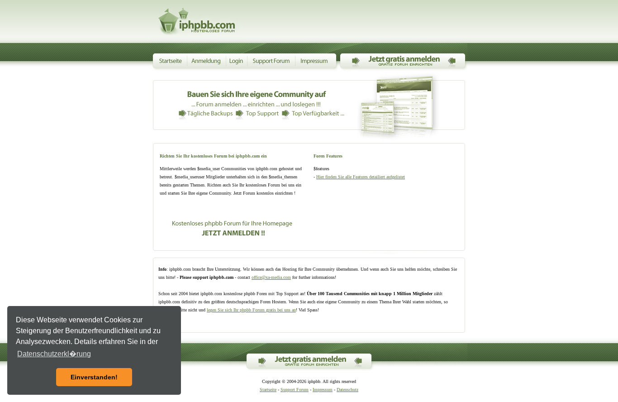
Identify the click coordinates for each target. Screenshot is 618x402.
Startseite (268, 389)
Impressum (323, 389)
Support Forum (294, 389)
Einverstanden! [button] (94, 377)
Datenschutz (347, 389)
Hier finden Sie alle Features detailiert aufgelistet (360, 176)
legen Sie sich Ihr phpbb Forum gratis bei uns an (251, 309)
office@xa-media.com (271, 277)
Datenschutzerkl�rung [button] (54, 354)
